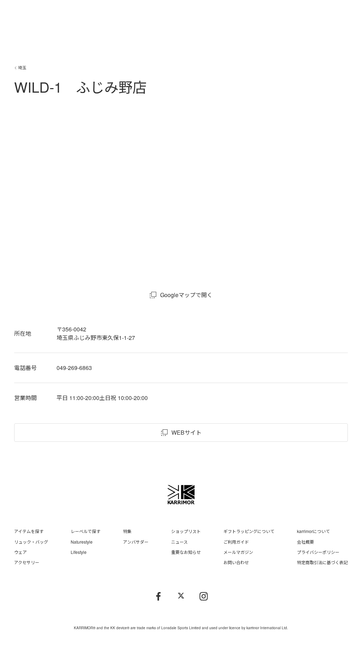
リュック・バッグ (31, 542)
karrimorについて (313, 531)
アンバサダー (135, 542)
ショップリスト (186, 531)
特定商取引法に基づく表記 (322, 562)
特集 (127, 531)
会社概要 (305, 542)
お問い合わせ (236, 562)
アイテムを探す (28, 531)
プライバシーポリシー (318, 552)
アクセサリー (26, 562)
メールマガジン (238, 552)
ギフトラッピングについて (248, 531)
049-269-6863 (74, 368)
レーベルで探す (85, 531)
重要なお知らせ (186, 552)
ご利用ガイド (236, 542)
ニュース (179, 542)
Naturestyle (82, 542)
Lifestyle (79, 552)
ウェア (20, 552)
